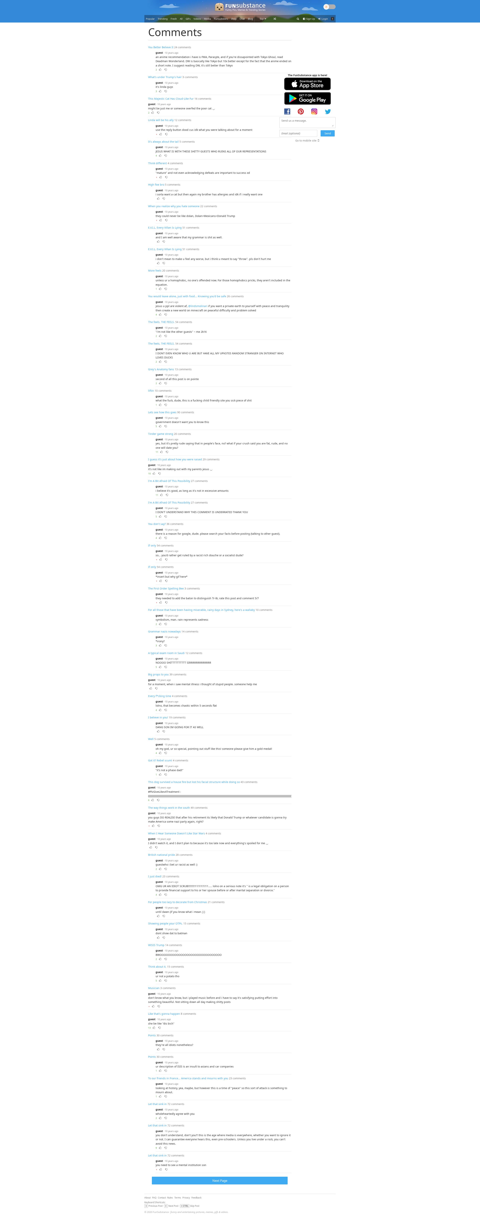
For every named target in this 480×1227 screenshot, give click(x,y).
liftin (151, 390)
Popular (150, 18)
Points (152, 1035)
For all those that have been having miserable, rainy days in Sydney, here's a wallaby (201, 610)
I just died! (155, 876)
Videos (197, 18)
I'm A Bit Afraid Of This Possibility (169, 481)
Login (324, 18)
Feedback (196, 1197)
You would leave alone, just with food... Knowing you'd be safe (187, 296)
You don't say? (157, 524)
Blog (250, 18)
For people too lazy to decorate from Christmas (177, 902)
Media (207, 18)
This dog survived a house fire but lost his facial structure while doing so (194, 782)
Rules (170, 1197)
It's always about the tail (163, 141)
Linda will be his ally (161, 120)
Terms (177, 1197)
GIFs (188, 18)
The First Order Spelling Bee (166, 588)
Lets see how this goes (162, 412)
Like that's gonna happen (164, 1013)
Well (151, 739)
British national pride (161, 855)
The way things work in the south (169, 807)
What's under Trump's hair (165, 77)
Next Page (219, 1180)
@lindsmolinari (197, 306)
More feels (154, 270)
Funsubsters (221, 18)
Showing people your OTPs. (165, 923)
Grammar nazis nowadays (164, 631)
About (147, 1197)
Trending (163, 18)
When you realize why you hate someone (174, 206)
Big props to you (158, 674)
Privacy (186, 1197)
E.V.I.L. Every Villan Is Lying (165, 227)
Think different (157, 163)
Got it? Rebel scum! (160, 760)
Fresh (174, 18)
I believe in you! (158, 717)
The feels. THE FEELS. (161, 322)
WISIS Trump (156, 945)
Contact (162, 1197)
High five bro (156, 184)
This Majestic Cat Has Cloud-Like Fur (171, 98)
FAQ (154, 1197)
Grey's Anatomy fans (161, 369)
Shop (234, 18)
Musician (154, 988)
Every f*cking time (159, 696)
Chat (242, 18)
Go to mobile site (305, 140)
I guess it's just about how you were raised (175, 459)
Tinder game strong (160, 434)
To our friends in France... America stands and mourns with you (188, 1078)
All (181, 18)
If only (152, 545)
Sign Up (310, 18)
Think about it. (157, 966)
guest (159, 52)
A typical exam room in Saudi (166, 653)
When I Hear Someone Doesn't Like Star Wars (176, 833)
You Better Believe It (160, 47)
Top (262, 18)
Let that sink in (157, 1104)
